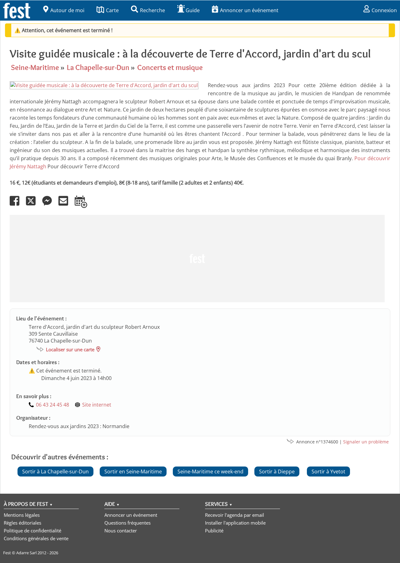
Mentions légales (22, 515)
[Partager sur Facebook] (17, 205)
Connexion (384, 10)
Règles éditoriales (22, 523)
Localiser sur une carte (70, 349)
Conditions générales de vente (36, 538)
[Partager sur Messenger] (49, 205)
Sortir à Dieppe (277, 471)
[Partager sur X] (33, 205)
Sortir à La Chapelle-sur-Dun (55, 471)
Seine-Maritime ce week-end (210, 471)
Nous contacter (120, 530)
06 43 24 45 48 (52, 404)
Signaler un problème (366, 442)
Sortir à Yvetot (328, 471)
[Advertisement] (197, 258)
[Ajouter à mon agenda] (83, 205)
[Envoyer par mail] (65, 205)
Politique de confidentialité (32, 530)
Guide (193, 10)
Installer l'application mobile (235, 523)
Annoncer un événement (249, 10)
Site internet (96, 404)
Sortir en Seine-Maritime (133, 471)
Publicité (214, 530)
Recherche (152, 10)
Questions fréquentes (127, 523)
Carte (112, 10)
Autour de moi (67, 10)
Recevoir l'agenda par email (234, 515)
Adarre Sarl (26, 553)
